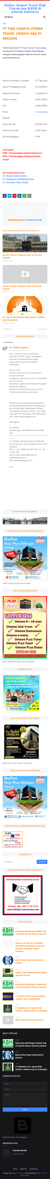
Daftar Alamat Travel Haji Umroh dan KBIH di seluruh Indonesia (25, 8)
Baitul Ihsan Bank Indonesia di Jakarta (29, 961)
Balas (11, 467)
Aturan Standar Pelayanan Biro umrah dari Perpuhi (22, 256)
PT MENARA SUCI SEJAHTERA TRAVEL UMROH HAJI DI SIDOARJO (31, 1009)
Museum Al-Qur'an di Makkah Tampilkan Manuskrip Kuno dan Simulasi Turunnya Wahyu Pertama (30, 947)
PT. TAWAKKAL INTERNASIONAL (18, 179)
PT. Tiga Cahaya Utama (30, 48)
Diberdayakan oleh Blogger (15, 1137)
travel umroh (33, 219)
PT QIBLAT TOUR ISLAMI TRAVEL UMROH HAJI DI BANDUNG (30, 997)
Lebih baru (8, 329)
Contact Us (34, 1169)
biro (5, 23)
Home (15, 1169)
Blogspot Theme (17, 1173)
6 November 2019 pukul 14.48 (19, 350)
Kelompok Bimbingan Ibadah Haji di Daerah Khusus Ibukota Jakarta (30, 932)
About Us (23, 1169)
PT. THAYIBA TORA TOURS (15, 182)
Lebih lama (41, 329)
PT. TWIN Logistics (18, 347)
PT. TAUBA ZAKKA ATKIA (15, 176)
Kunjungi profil (18, 1154)
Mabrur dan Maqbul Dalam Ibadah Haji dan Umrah (31, 973)
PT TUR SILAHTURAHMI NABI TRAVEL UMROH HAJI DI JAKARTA (24, 318)
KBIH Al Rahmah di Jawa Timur (29, 1020)
